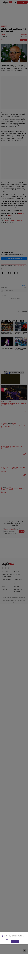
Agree (15, 941)
